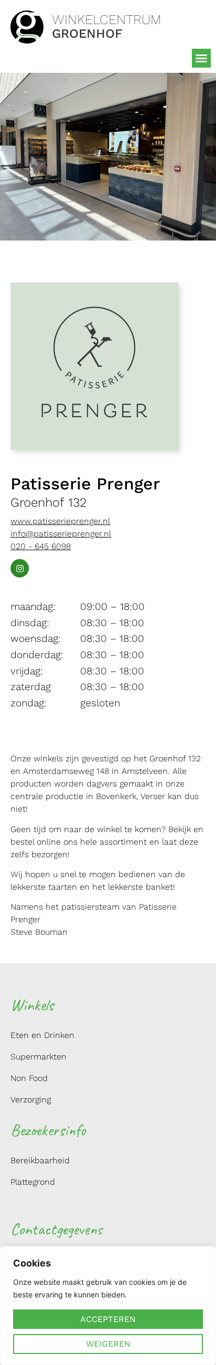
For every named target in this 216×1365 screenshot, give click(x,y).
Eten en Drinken (42, 1035)
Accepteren (108, 1319)
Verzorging (30, 1100)
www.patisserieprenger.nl (60, 521)
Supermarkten (38, 1057)
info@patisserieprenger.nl (60, 534)
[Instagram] (19, 568)
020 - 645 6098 (40, 546)
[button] (201, 58)
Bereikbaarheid (40, 1160)
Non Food (29, 1078)
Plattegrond (32, 1182)
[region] (108, 1305)
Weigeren (108, 1344)
